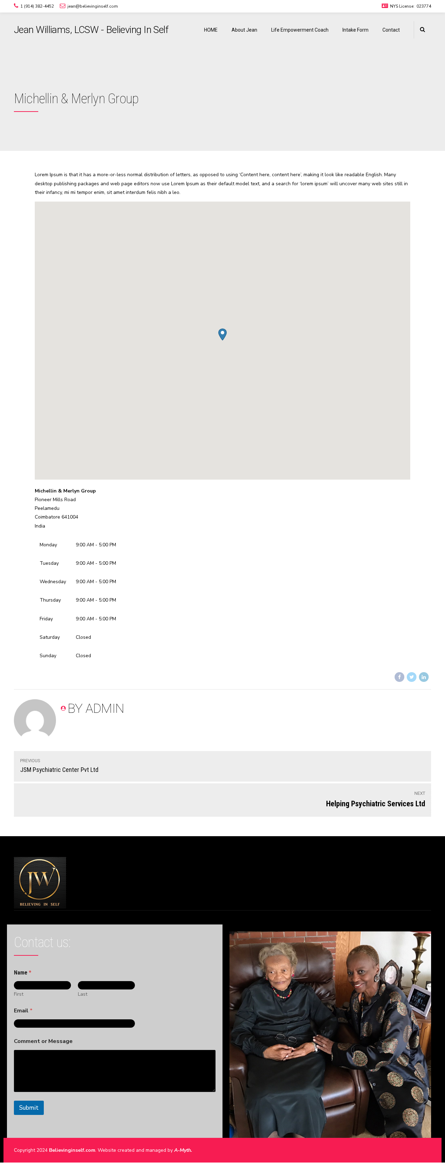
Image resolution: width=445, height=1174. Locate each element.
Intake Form (355, 30)
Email (23, 1011)
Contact (391, 30)
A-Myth (182, 1150)
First (18, 994)
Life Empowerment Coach (300, 30)
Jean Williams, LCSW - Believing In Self (91, 29)
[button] (222, 334)
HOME (211, 30)
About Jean (244, 30)
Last (82, 994)
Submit (29, 1108)
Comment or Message (43, 1041)
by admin (95, 708)
